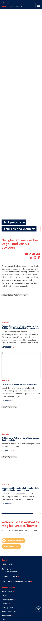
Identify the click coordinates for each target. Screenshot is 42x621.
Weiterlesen (8, 347)
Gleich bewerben (11, 546)
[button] (38, 609)
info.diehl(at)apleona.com (19, 581)
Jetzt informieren (15, 540)
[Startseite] (12, 4)
